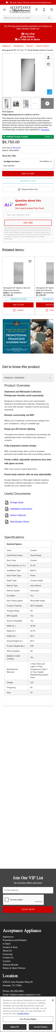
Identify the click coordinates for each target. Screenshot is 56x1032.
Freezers (29, 46)
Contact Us (8, 957)
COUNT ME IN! (28, 909)
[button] (4, 9)
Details (47, 137)
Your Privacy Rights (27, 1019)
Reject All (15, 1027)
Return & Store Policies (14, 968)
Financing (7, 954)
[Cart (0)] (51, 9)
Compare (20, 310)
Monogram (17, 148)
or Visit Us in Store (29, 39)
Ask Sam (28, 223)
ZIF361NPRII (14, 150)
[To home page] (20, 9)
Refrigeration (19, 46)
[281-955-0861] (44, 9)
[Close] (53, 1000)
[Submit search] (49, 18)
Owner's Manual (18, 515)
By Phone (29, 36)
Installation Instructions (21, 509)
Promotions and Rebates (15, 940)
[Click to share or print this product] (48, 58)
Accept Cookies (40, 1027)
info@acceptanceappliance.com (24, 994)
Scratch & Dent (10, 947)
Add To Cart (28, 174)
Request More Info (30, 189)
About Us (7, 951)
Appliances (6, 46)
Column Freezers (42, 46)
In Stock (6, 944)
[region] (28, 1014)
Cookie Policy (23, 1014)
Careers (6, 961)
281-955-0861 (17, 991)
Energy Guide (17, 502)
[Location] (36, 9)
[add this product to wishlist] (48, 64)
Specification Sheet (19, 521)
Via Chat (29, 34)
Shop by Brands (10, 965)
